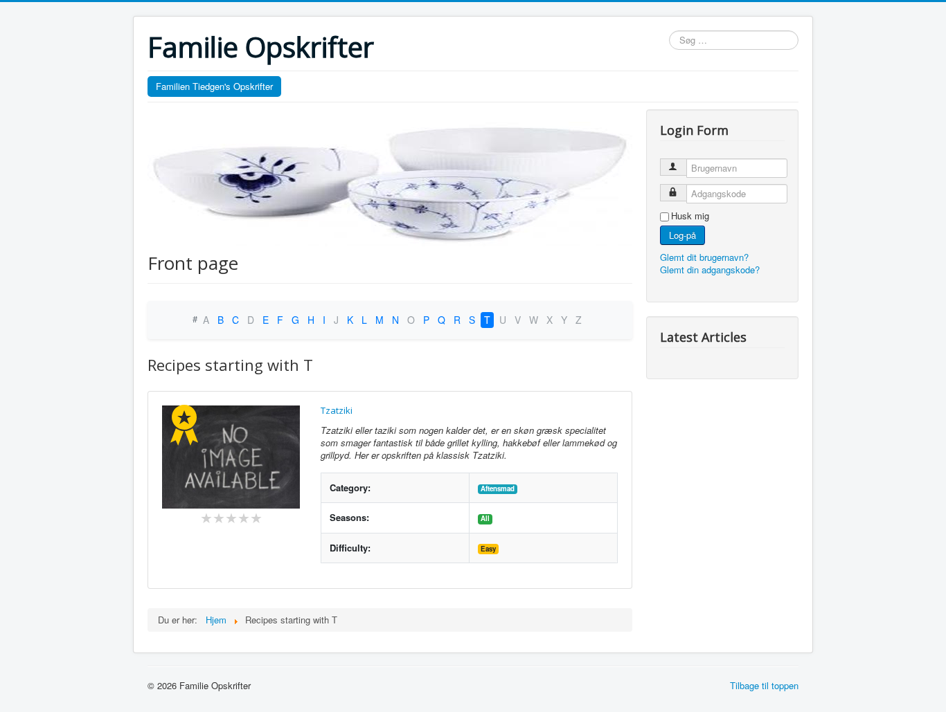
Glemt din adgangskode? (710, 269)
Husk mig (690, 216)
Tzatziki (336, 410)
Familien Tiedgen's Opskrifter (214, 86)
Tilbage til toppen (764, 685)
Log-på (682, 234)
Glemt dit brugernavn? (704, 257)
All (485, 518)
